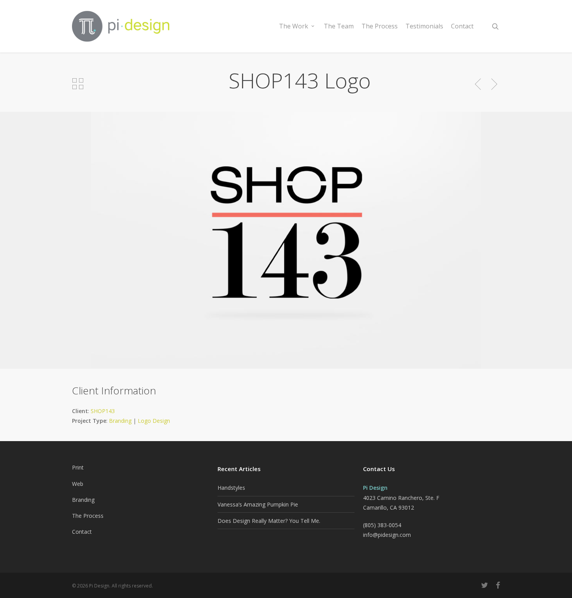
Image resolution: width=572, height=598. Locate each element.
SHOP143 (103, 411)
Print (78, 467)
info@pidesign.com (387, 534)
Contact (82, 531)
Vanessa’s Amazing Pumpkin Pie (258, 504)
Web (77, 483)
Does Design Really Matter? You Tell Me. (269, 520)
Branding (120, 420)
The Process (88, 515)
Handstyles (231, 487)
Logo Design (154, 420)
